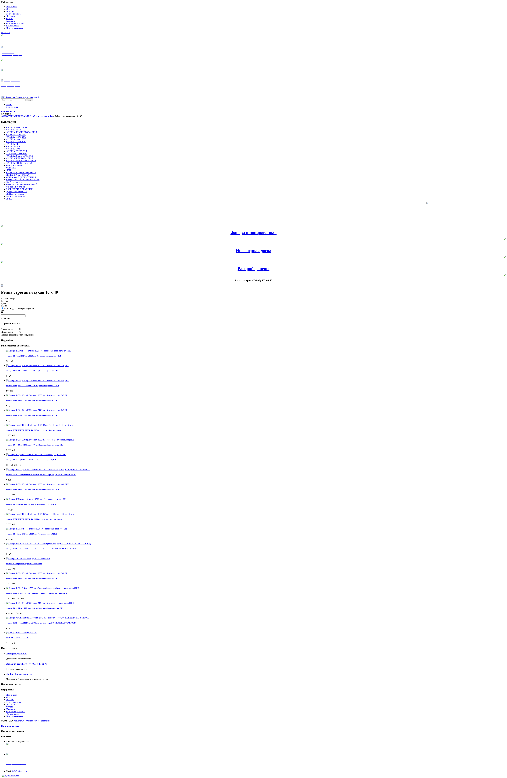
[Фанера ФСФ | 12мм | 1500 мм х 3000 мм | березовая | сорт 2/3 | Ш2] (37, 365)
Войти (9, 104)
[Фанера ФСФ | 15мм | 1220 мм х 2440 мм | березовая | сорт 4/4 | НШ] (37, 380)
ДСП (8, 170)
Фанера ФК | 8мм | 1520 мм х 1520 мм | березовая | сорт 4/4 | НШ (31, 460)
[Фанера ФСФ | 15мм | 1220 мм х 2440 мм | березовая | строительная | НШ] (40, 603)
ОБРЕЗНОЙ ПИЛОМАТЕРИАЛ (21, 177)
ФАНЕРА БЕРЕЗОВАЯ (16, 127)
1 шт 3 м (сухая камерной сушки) (19, 308)
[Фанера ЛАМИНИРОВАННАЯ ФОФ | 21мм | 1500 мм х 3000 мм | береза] (40, 514)
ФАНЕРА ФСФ (13, 146)
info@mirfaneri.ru (19, 771)
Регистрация (12, 107)
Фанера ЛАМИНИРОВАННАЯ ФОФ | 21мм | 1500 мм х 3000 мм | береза (34, 519)
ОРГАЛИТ (11, 168)
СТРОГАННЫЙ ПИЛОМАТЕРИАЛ (18, 116)
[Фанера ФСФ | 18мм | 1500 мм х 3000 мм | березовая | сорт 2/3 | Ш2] (37, 395)
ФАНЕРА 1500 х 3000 (16, 139)
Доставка (10, 704)
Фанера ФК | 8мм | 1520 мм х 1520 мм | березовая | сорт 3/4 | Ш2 (31, 504)
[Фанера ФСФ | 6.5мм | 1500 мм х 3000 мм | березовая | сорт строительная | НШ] (42, 588)
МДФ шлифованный (15, 196)
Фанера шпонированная (254, 232)
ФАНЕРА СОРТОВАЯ (16, 151)
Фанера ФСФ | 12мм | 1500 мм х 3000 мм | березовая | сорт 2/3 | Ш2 (32, 371)
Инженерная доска (253, 250)
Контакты (5, 32)
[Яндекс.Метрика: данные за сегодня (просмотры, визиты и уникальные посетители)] (10, 776)
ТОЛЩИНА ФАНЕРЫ (16, 153)
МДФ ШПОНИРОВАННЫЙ (19, 189)
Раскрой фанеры (253, 268)
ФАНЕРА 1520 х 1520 (16, 134)
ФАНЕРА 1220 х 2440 (16, 137)
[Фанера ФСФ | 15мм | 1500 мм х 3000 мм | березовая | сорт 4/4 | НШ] (37, 484)
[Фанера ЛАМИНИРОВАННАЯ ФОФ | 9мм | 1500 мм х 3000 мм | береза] (39, 425)
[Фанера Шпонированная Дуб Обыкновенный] (28, 558)
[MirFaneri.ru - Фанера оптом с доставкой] (20, 97)
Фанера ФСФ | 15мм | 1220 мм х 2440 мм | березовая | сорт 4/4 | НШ (32, 386)
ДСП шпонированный (16, 191)
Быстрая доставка (16, 653)
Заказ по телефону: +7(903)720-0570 (26, 663)
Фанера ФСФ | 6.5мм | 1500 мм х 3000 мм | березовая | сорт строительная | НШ (36, 593)
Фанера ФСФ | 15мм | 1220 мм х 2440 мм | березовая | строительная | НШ (34, 608)
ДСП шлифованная (15, 194)
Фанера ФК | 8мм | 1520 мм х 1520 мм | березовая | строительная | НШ (33, 356)
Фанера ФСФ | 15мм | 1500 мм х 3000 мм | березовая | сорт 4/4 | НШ (32, 489)
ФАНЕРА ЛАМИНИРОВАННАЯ (21, 132)
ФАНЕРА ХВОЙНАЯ (16, 130)
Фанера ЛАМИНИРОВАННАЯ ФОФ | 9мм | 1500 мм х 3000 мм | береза (34, 430)
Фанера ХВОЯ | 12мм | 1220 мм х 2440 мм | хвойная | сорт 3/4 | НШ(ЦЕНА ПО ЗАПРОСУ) (41, 475)
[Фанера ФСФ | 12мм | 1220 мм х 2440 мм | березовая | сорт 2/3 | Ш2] (37, 410)
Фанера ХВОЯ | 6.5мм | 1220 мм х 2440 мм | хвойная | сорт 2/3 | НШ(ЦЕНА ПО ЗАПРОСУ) (41, 549)
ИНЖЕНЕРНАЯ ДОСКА (17, 175)
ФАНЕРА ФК (12, 144)
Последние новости (10, 726)
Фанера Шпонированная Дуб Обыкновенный (24, 564)
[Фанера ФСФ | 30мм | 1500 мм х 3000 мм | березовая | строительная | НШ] (40, 440)
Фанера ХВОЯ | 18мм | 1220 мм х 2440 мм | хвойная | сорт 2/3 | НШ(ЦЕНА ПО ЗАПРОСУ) (41, 623)
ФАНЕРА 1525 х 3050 (16, 141)
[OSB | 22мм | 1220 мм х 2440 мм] (21, 633)
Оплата (9, 707)
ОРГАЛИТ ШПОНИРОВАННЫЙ (21, 184)
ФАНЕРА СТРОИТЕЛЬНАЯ (19, 163)
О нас (8, 697)
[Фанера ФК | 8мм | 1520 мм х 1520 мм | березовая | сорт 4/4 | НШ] (36, 454)
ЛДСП (9, 199)
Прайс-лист (11, 695)
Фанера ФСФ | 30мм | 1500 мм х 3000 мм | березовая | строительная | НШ (34, 445)
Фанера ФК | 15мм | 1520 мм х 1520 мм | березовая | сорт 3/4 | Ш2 (31, 534)
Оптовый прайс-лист (15, 711)
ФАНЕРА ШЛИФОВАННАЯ (19, 158)
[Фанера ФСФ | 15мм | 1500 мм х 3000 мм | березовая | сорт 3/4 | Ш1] (37, 573)
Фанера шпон (12, 714)
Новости (10, 700)
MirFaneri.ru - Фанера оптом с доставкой (32, 721)
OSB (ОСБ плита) (14, 165)
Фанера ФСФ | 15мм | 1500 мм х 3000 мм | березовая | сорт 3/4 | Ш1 (32, 578)
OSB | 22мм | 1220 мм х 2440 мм (18, 638)
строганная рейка (45, 116)
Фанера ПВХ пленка (15, 187)
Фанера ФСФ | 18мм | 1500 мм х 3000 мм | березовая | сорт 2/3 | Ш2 (32, 400)
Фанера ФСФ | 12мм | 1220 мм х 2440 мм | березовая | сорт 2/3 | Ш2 (32, 415)
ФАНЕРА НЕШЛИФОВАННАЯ (21, 161)
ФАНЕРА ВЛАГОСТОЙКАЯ (19, 156)
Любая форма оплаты (19, 674)
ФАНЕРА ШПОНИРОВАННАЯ (21, 172)
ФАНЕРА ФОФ (13, 149)
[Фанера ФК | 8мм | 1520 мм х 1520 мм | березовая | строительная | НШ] (38, 351)
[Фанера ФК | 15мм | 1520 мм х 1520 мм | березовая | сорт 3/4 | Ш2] (36, 529)
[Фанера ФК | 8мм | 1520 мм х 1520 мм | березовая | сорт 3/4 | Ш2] (36, 499)
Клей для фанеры (14, 182)
